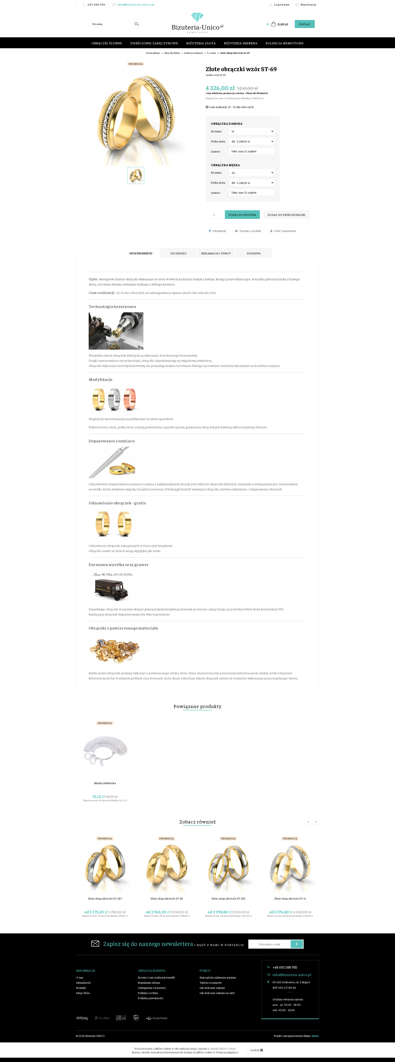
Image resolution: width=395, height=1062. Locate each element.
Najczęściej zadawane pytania (218, 977)
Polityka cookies (148, 993)
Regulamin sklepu (149, 982)
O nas (79, 977)
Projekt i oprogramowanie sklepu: (296, 1035)
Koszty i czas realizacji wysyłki (156, 977)
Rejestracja (308, 4)
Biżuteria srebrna (241, 43)
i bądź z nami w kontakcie (173, 943)
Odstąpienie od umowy (152, 987)
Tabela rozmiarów (211, 982)
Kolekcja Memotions (285, 43)
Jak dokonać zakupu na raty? (217, 993)
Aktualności (83, 982)
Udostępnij (219, 231)
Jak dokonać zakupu (212, 987)
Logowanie (281, 4)
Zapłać (305, 24)
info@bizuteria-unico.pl (136, 4)
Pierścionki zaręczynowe (154, 43)
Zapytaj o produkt (250, 231)
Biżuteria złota (201, 43)
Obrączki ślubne (107, 43)
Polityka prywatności (150, 998)
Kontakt (81, 987)
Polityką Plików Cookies (223, 1048)
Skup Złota (83, 993)
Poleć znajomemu (284, 231)
